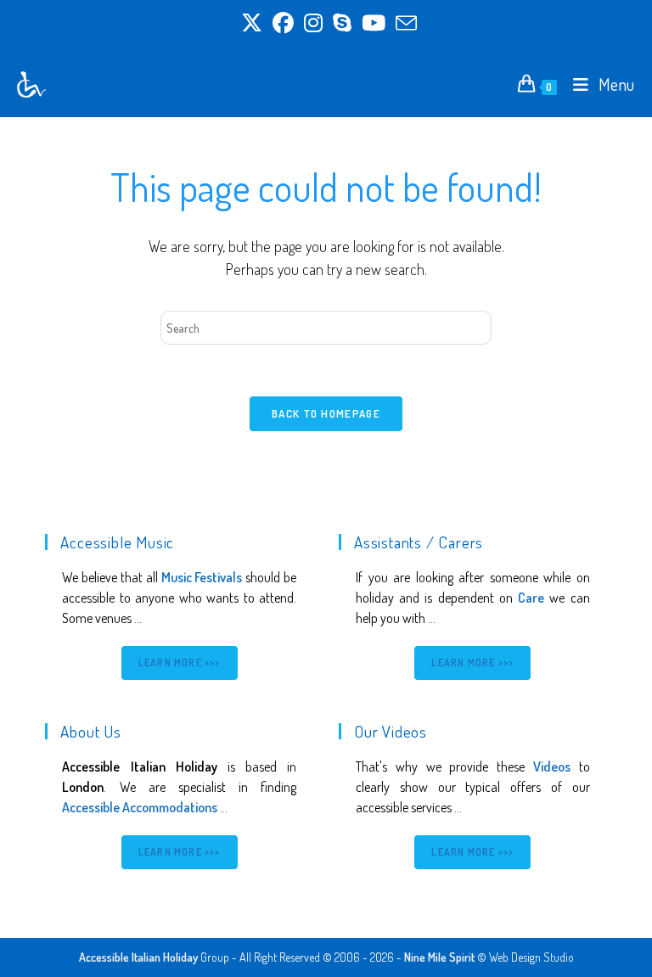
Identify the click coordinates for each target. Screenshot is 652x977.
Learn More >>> (179, 662)
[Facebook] (283, 23)
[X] (251, 23)
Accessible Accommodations (139, 807)
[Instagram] (313, 23)
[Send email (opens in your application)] (404, 23)
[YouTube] (374, 23)
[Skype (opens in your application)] (342, 23)
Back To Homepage (326, 413)
